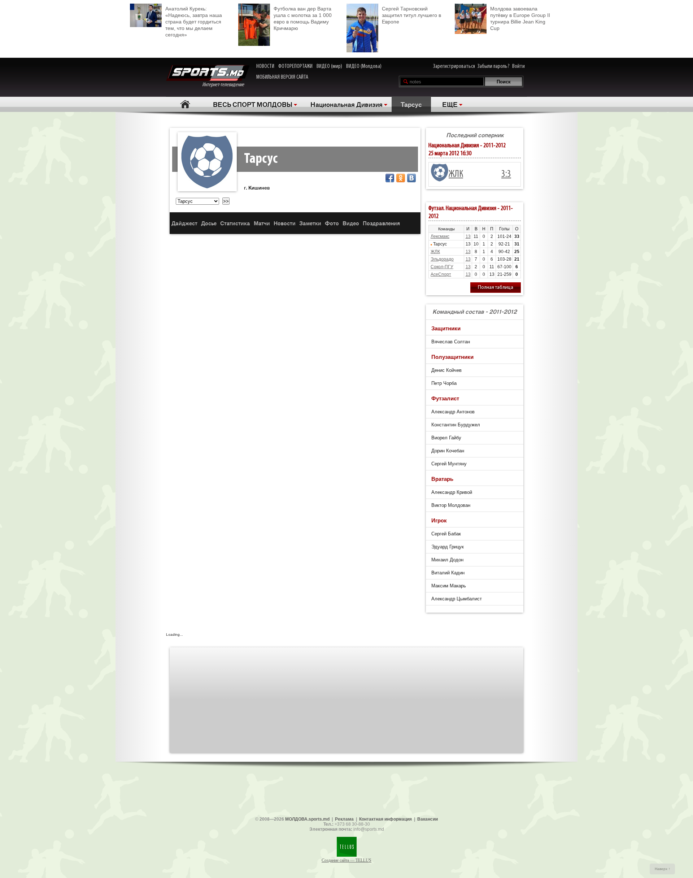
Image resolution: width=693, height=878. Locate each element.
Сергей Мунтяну (449, 463)
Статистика (235, 223)
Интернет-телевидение (225, 85)
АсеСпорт (441, 274)
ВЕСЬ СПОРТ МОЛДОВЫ (252, 104)
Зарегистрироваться (454, 66)
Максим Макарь (448, 585)
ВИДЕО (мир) (329, 66)
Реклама (344, 819)
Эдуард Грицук (447, 546)
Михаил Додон (447, 559)
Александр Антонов (453, 411)
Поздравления (381, 223)
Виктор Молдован (450, 505)
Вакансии (427, 819)
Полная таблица (495, 287)
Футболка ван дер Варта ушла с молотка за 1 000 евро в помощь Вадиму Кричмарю (303, 18)
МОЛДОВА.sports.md (307, 819)
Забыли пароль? (494, 66)
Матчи (262, 223)
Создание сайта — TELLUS (346, 860)
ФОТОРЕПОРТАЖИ (295, 66)
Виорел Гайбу (446, 437)
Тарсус (411, 104)
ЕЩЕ (450, 104)
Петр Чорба (444, 383)
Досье (209, 223)
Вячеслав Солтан (450, 341)
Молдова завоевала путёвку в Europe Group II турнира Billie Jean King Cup (520, 18)
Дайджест (184, 223)
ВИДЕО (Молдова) (364, 66)
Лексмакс (440, 236)
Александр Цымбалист (456, 598)
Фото (332, 223)
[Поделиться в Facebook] (389, 178)
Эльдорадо (442, 259)
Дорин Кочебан (447, 450)
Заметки (310, 223)
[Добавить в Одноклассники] (400, 178)
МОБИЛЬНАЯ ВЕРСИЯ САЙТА (282, 77)
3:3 (506, 174)
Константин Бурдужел (455, 424)
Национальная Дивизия (346, 104)
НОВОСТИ (265, 66)
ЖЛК (456, 174)
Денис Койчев (446, 370)
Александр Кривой (451, 492)
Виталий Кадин (448, 572)
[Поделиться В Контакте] (411, 178)
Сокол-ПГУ (442, 266)
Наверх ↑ (662, 869)
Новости (285, 223)
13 (468, 236)
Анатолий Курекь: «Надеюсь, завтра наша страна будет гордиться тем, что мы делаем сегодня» (193, 22)
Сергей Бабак (446, 533)
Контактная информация (385, 819)
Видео (351, 223)
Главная (185, 104)
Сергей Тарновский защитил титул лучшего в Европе (411, 15)
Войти (518, 66)
